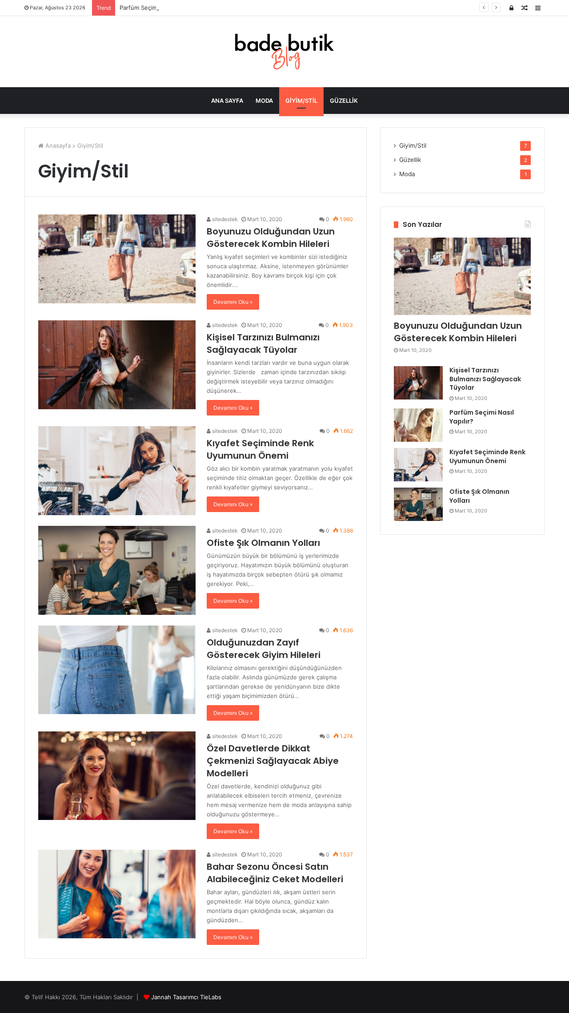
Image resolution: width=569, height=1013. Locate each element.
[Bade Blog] (284, 51)
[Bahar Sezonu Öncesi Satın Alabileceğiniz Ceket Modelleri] (117, 894)
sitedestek (224, 219)
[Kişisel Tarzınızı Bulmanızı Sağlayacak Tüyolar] (117, 364)
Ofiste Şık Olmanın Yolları (263, 543)
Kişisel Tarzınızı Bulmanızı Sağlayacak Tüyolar (263, 343)
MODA (264, 100)
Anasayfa (57, 145)
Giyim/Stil (412, 145)
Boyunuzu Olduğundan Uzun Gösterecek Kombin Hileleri (271, 237)
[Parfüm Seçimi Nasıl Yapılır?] (418, 425)
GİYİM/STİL (301, 100)
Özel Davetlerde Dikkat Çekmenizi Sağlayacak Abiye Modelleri (273, 760)
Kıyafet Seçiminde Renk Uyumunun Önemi (260, 449)
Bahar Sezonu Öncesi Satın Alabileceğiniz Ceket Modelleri (275, 872)
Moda (407, 174)
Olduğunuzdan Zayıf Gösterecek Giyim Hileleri (264, 648)
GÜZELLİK (344, 100)
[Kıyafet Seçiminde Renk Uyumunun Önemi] (117, 470)
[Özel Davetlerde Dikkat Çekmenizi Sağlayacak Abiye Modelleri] (117, 775)
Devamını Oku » (232, 302)
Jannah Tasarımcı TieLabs (186, 997)
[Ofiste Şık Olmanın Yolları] (117, 570)
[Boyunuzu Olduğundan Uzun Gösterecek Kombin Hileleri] (117, 258)
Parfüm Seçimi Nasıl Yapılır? (157, 7)
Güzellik (410, 159)
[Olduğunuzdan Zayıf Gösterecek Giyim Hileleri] (117, 670)
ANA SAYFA (227, 100)
